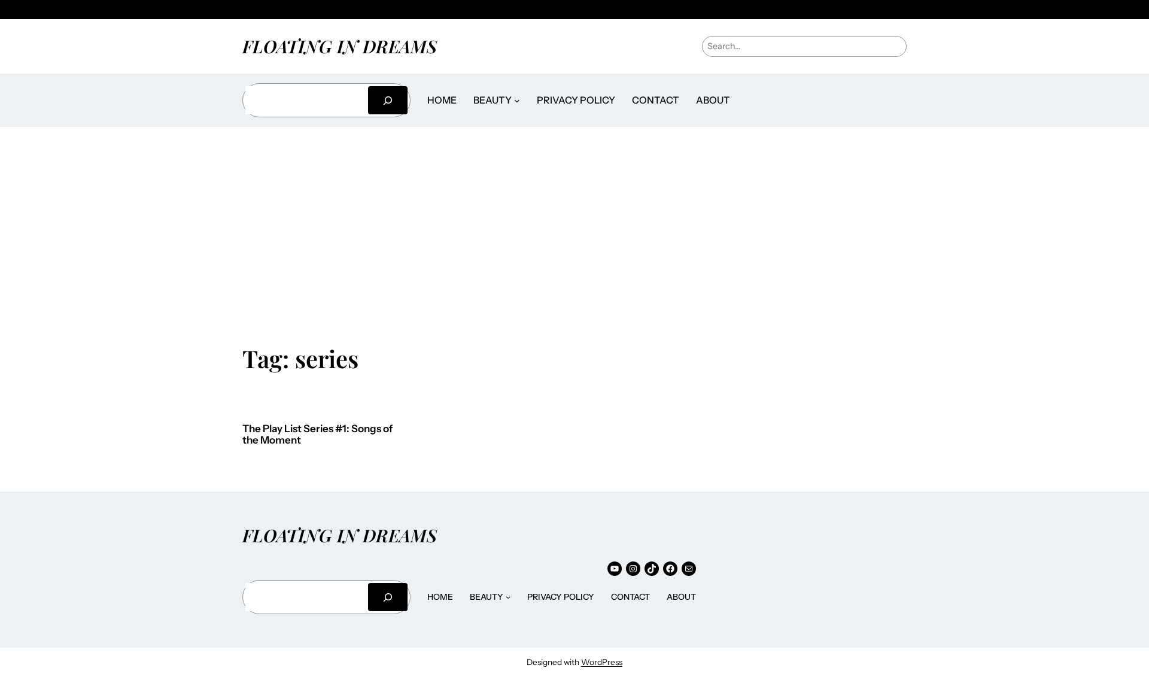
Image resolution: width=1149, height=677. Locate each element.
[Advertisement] (574, 227)
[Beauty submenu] (517, 101)
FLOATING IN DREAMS (339, 45)
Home (442, 100)
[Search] (388, 100)
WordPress (601, 662)
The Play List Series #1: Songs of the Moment (317, 435)
